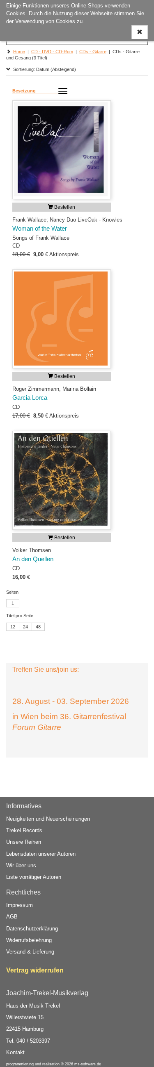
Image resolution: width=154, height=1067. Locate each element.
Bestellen (64, 207)
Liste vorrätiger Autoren (33, 877)
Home (19, 51)
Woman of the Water (39, 228)
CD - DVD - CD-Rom (52, 51)
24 (25, 626)
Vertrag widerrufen (35, 970)
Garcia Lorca (29, 397)
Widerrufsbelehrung (29, 940)
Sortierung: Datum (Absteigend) (43, 69)
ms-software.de (87, 1064)
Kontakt (15, 1052)
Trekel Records (24, 830)
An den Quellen (32, 559)
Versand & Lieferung (30, 952)
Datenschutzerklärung (32, 928)
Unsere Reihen (23, 842)
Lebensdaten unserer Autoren (41, 854)
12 (12, 626)
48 (38, 626)
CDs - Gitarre (92, 51)
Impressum (19, 905)
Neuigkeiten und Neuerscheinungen (48, 819)
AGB (12, 917)
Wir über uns (21, 865)
